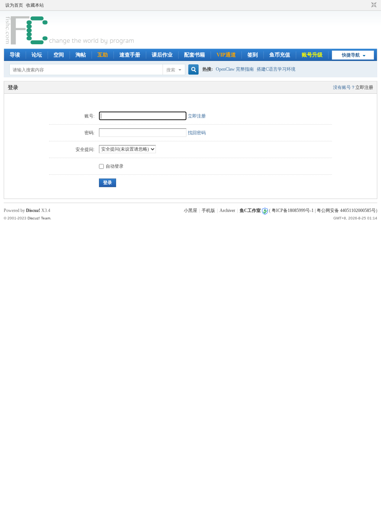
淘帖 (81, 55)
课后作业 (162, 55)
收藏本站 (35, 5)
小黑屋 (190, 210)
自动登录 (115, 166)
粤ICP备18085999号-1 (293, 210)
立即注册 (364, 87)
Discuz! (33, 210)
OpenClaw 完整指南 (235, 69)
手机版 (208, 210)
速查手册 (129, 55)
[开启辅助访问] (367, 5)
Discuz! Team (39, 218)
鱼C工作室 (250, 210)
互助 (102, 55)
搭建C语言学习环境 (276, 69)
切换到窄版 (373, 5)
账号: (89, 116)
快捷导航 (351, 55)
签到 (252, 55)
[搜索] (192, 69)
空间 (59, 55)
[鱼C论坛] (70, 44)
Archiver (227, 210)
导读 (15, 55)
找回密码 (197, 132)
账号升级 (312, 55)
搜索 (170, 70)
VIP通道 (226, 55)
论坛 (37, 55)
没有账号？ (344, 87)
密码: (89, 132)
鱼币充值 (279, 55)
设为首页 (14, 5)
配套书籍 (194, 55)
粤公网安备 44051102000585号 (346, 210)
